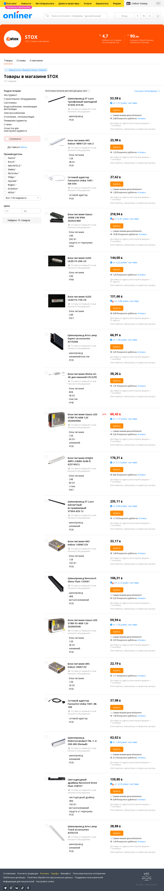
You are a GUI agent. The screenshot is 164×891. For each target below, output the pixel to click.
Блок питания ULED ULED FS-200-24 (79, 259)
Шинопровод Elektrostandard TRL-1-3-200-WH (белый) (82, 741)
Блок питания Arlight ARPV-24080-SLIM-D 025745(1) (80, 461)
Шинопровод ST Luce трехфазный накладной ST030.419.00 (82, 101)
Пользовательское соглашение (89, 873)
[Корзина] (158, 16)
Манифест (66, 873)
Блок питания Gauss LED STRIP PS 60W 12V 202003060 (82, 417)
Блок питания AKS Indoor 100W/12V (79, 543)
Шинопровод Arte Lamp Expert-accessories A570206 (82, 338)
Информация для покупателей (18, 881)
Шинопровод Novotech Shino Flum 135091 (82, 580)
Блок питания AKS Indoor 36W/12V (79, 665)
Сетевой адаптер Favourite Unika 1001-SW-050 (81, 180)
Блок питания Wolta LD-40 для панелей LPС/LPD (82, 375)
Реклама (44, 873)
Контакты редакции (27, 873)
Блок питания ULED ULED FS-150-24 (79, 298)
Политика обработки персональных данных (50, 877)
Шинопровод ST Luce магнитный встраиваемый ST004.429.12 (81, 506)
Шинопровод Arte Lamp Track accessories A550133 (82, 829)
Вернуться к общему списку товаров (27, 70)
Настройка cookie (45, 881)
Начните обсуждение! (79, 111)
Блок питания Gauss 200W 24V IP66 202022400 (80, 217)
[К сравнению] (46, 97)
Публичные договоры (14, 877)
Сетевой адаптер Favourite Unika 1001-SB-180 (82, 704)
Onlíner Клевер (140, 3)
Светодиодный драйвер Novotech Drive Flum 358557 (82, 782)
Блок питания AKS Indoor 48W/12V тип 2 (81, 142)
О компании (9, 873)
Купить (117, 110)
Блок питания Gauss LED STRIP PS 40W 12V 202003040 (82, 623)
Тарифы (55, 873)
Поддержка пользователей (89, 877)
